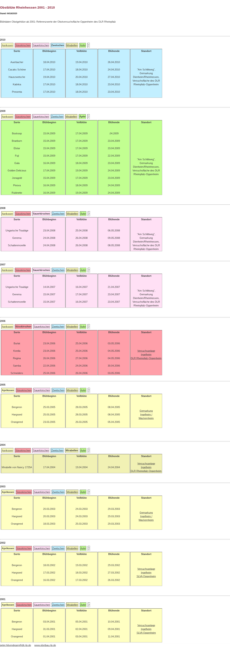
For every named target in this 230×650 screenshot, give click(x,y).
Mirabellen (72, 45)
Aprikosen (7, 45)
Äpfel (83, 45)
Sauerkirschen (41, 45)
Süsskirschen (22, 45)
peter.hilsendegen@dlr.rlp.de (15, 645)
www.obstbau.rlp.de (45, 645)
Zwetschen (57, 116)
